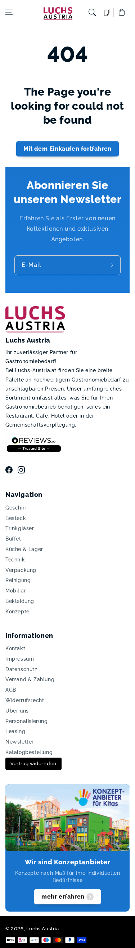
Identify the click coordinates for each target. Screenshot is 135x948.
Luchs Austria (42, 928)
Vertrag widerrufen (33, 763)
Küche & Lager (24, 549)
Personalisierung (26, 721)
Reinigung (18, 580)
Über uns (17, 711)
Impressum (19, 659)
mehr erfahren (63, 896)
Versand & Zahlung (29, 679)
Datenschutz (21, 669)
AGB (10, 690)
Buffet (13, 539)
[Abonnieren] (113, 265)
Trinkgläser (19, 528)
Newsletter (19, 742)
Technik (15, 560)
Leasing (15, 731)
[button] (9, 12)
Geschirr (16, 508)
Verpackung (20, 570)
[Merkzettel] (107, 12)
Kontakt (15, 648)
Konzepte (17, 611)
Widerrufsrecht (24, 700)
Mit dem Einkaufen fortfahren (67, 148)
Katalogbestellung (29, 752)
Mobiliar (15, 591)
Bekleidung (19, 601)
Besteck (15, 518)
